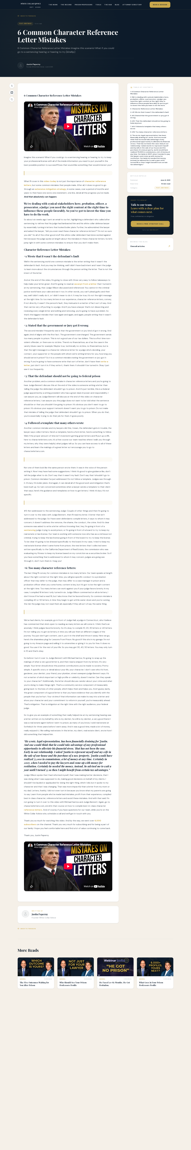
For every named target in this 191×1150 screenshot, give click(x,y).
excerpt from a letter (85, 284)
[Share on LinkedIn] (11, 92)
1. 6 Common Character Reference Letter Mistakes (147, 93)
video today (50, 181)
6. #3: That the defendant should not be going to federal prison (150, 122)
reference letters (33, 809)
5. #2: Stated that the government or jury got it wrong (149, 117)
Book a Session (160, 5)
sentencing (30, 530)
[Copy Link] (11, 99)
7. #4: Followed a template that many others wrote (148, 127)
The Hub (108, 5)
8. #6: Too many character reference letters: (148, 132)
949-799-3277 (154, 230)
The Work (53, 5)
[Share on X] (11, 85)
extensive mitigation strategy (50, 189)
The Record (66, 5)
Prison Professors (83, 5)
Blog (117, 5)
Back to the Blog (28, 16)
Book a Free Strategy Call (150, 224)
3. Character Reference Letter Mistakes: (146, 109)
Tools (98, 5)
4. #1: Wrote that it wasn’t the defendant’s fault (149, 112)
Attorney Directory (132, 5)
